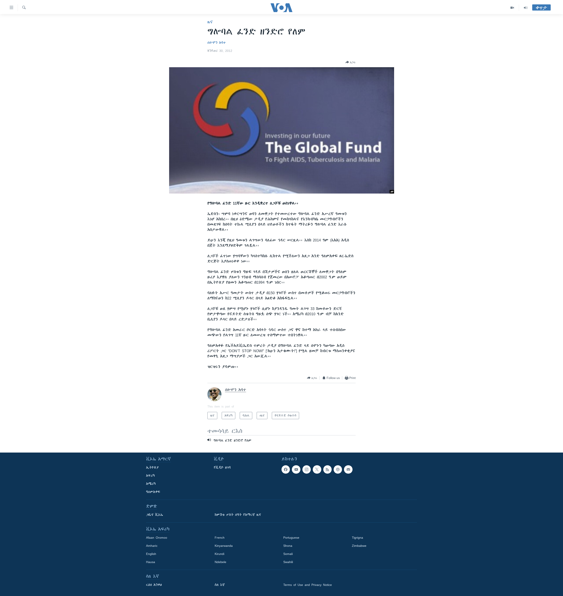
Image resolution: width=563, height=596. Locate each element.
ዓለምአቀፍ (153, 492)
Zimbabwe (359, 546)
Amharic (151, 546)
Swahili (288, 562)
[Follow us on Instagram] (306, 469)
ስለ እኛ (220, 585)
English (151, 554)
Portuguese (291, 538)
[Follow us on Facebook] (286, 469)
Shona (287, 546)
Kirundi (219, 554)
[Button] (350, 62)
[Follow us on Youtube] (296, 469)
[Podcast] (338, 469)
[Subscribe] (348, 469)
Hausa (150, 562)
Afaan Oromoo (156, 538)
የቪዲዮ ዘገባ (222, 467)
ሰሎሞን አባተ (216, 43)
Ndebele (220, 562)
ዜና (210, 22)
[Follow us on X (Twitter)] (317, 469)
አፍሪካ (150, 476)
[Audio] (525, 7)
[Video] (512, 7)
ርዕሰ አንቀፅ (154, 585)
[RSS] (327, 469)
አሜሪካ (151, 484)
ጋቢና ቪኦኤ (154, 515)
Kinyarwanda (224, 546)
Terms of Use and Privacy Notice (307, 585)
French (220, 538)
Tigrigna (357, 538)
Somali (288, 554)
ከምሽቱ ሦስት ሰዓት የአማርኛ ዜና (238, 515)
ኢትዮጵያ (152, 467)
